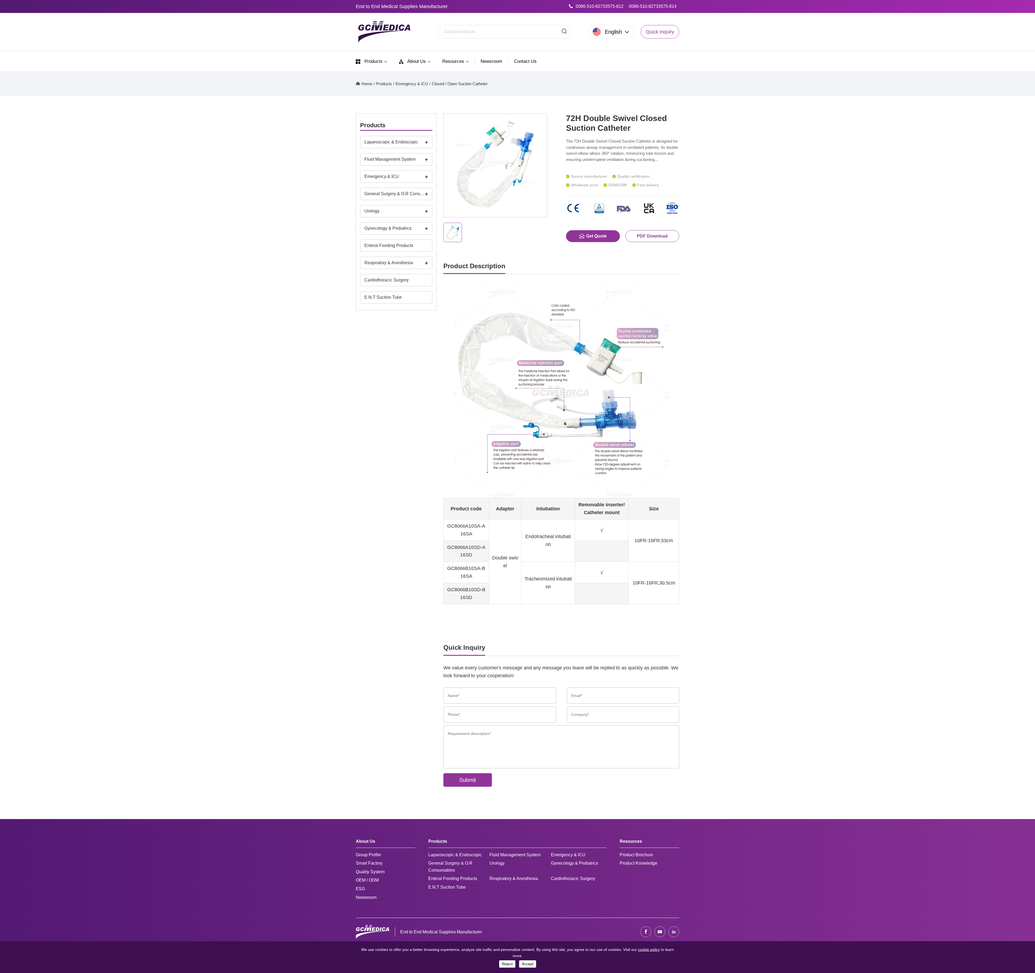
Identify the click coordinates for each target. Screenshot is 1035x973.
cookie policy (649, 949)
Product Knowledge (638, 863)
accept (527, 964)
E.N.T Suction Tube (383, 297)
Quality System (370, 871)
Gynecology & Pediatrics (388, 228)
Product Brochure (636, 854)
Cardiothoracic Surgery (386, 280)
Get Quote (596, 236)
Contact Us (525, 61)
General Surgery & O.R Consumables (394, 193)
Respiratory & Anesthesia (388, 262)
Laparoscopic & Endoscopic (391, 142)
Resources (453, 61)
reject (507, 964)
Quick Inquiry (660, 32)
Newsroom (491, 61)
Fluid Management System (390, 159)
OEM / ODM (367, 880)
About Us (416, 61)
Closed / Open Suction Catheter (460, 83)
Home (366, 83)
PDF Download (652, 236)
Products (373, 61)
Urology (372, 211)
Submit (467, 780)
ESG (360, 888)
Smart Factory (369, 863)
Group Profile (368, 854)
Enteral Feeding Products (388, 245)
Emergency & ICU (412, 83)
